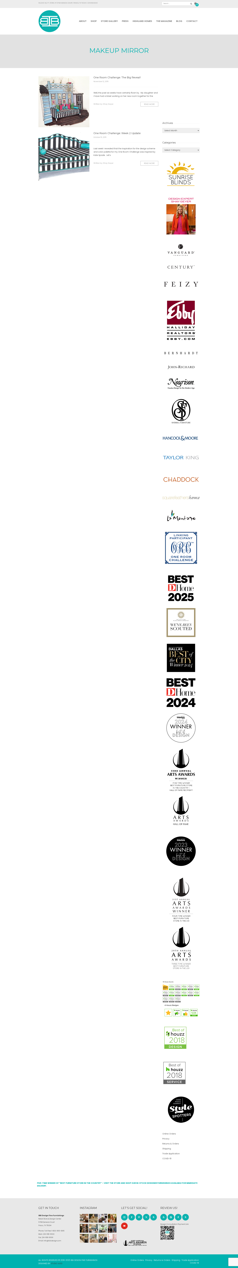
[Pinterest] (139, 1217)
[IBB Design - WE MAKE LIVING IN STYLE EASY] (49, 21)
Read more (149, 104)
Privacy (165, 1138)
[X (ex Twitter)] (146, 1217)
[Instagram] (124, 1217)
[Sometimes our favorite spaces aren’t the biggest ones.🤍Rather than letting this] (112, 1238)
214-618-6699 (47, 1237)
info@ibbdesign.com (52, 1241)
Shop (94, 21)
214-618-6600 (48, 1234)
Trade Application (171, 1153)
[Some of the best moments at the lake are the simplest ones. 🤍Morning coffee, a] (102, 1228)
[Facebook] (131, 1217)
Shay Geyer (108, 104)
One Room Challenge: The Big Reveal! (117, 77)
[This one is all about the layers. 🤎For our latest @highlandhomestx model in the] (84, 1218)
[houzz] (153, 1217)
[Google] (171, 1217)
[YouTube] (124, 1226)
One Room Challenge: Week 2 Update (117, 133)
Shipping (166, 1148)
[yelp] (163, 1217)
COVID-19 (166, 1158)
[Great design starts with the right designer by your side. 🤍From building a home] (93, 1238)
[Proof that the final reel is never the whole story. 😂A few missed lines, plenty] (112, 1228)
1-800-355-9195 (57, 1231)
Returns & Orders (170, 1143)
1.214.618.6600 (92, 3)
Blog (179, 21)
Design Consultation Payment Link (174, 1224)
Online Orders (169, 1133)
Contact (192, 21)
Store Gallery (109, 21)
